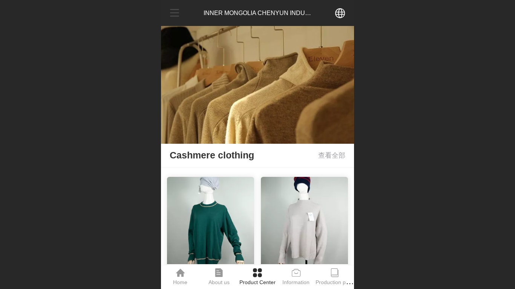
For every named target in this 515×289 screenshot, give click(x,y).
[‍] (331, 155)
